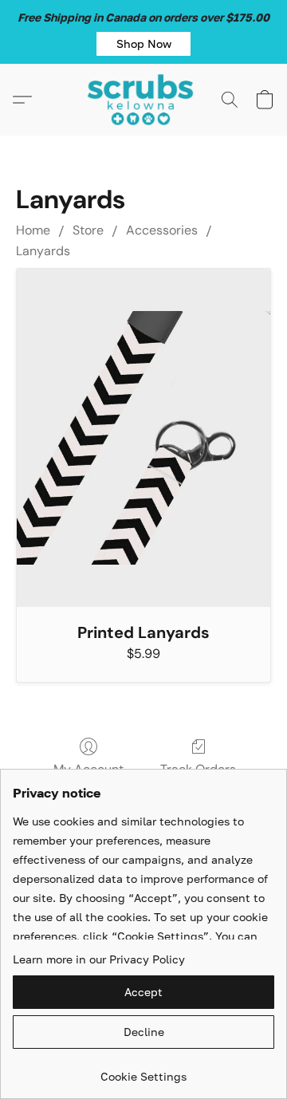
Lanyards (43, 250)
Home (33, 230)
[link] (143, 1070)
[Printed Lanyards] (143, 438)
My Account (88, 769)
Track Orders (198, 769)
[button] (143, 44)
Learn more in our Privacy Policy (99, 959)
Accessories (162, 230)
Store (88, 230)
